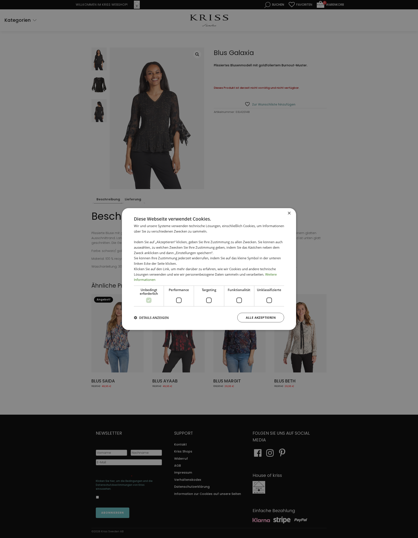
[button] (151, 318)
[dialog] (209, 269)
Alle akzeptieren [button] (261, 317)
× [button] (289, 213)
